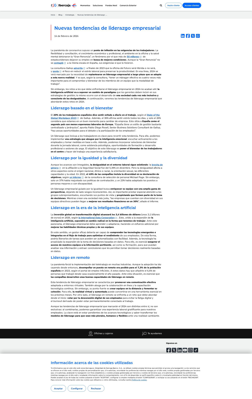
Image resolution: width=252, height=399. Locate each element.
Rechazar (96, 388)
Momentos (85, 5)
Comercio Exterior (128, 5)
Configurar (77, 388)
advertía (78, 68)
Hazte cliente (173, 5)
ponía (56, 71)
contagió (58, 62)
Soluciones (98, 5)
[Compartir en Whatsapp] (198, 36)
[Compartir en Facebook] (188, 36)
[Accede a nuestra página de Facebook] (168, 350)
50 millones (133, 56)
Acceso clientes (192, 5)
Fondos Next (111, 5)
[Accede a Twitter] (174, 350)
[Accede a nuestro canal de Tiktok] (195, 350)
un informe (75, 177)
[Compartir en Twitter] (193, 36)
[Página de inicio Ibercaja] (65, 5)
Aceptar (58, 388)
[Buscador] (161, 5)
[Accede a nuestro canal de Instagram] (190, 350)
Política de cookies (139, 380)
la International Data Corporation (96, 217)
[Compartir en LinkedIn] (182, 36)
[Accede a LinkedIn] (179, 350)
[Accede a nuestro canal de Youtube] (185, 350)
